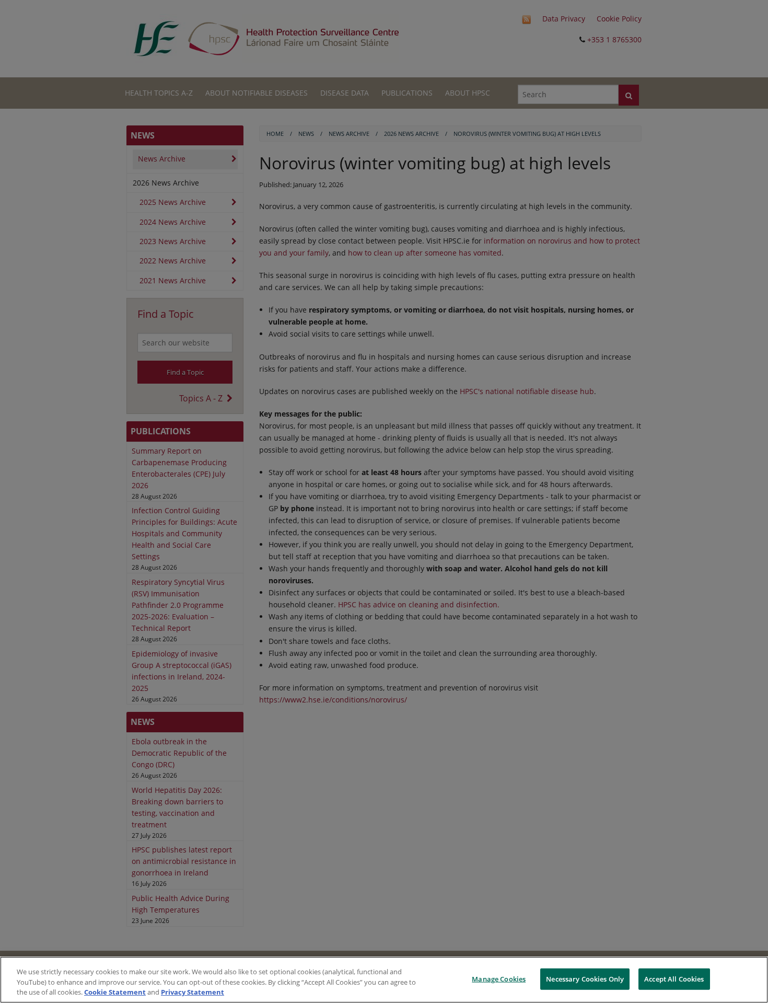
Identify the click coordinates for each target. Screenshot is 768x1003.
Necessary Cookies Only (585, 978)
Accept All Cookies (674, 978)
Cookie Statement (115, 992)
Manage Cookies (499, 978)
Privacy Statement (192, 992)
